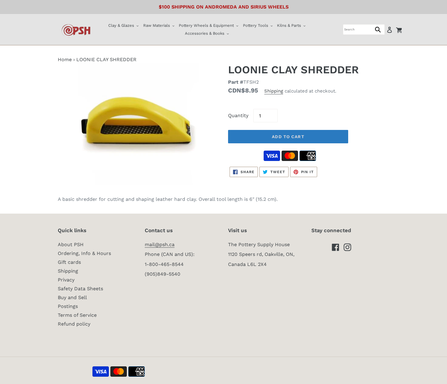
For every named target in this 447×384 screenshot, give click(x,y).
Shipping (273, 91)
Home (65, 59)
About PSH (71, 244)
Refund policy (74, 324)
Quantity (238, 115)
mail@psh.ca (160, 244)
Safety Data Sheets (80, 288)
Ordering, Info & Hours (84, 253)
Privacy (66, 280)
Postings (68, 306)
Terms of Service (77, 315)
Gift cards (69, 262)
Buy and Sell (72, 297)
